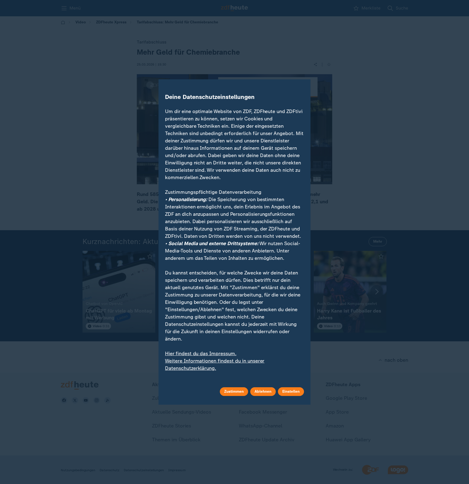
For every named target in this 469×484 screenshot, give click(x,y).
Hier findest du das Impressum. (200, 354)
